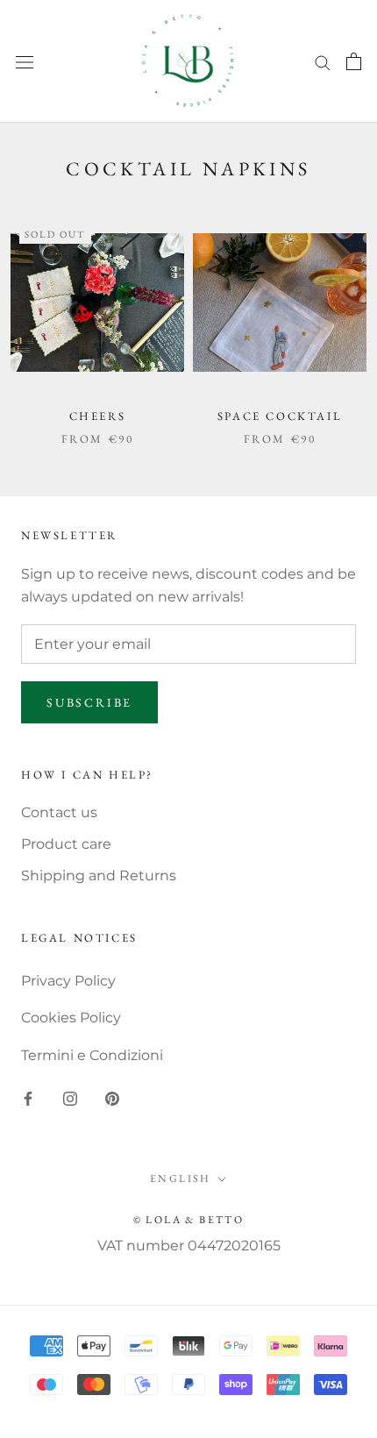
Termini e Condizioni (92, 1055)
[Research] (323, 60)
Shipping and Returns (98, 875)
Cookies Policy (71, 1017)
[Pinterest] (112, 1097)
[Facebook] (28, 1097)
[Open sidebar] (24, 61)
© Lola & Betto (189, 1220)
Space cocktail (279, 416)
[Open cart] (353, 61)
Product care (66, 844)
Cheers (97, 416)
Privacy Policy (68, 980)
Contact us (59, 812)
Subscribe (89, 702)
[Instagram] (70, 1097)
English (180, 1178)
